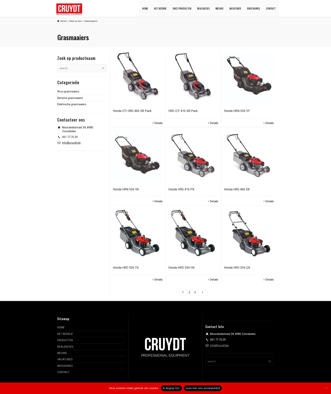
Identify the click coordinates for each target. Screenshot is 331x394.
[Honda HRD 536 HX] (193, 233)
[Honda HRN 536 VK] (138, 155)
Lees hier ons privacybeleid (203, 388)
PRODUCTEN (65, 340)
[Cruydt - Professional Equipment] (69, 9)
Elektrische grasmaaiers (71, 104)
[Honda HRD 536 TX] (138, 233)
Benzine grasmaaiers (70, 98)
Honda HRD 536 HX (181, 267)
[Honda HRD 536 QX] (249, 233)
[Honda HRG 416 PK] (193, 155)
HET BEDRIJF (160, 8)
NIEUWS (219, 8)
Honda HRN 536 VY (237, 111)
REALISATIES (203, 8)
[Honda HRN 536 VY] (249, 77)
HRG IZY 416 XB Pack (183, 111)
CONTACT (271, 8)
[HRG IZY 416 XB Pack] (193, 77)
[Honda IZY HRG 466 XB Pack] (138, 77)
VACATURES (235, 8)
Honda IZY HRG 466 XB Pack (132, 111)
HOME (145, 8)
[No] (326, 388)
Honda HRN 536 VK (126, 189)
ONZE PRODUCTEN (182, 8)
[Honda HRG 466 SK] (249, 155)
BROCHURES (253, 8)
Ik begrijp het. (171, 388)
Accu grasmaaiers (68, 91)
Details (158, 123)
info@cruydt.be (71, 142)
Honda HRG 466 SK (237, 189)
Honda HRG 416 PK (181, 189)
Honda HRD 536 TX (126, 267)
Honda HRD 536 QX (237, 267)
